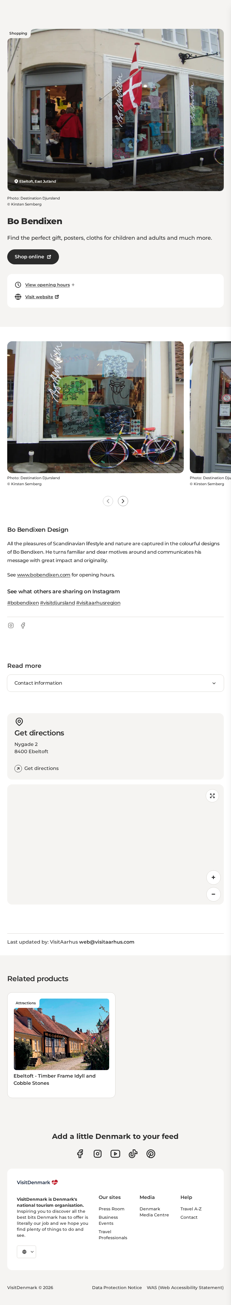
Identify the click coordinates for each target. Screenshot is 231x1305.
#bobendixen (23, 603)
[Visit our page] (97, 1153)
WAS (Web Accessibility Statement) (185, 1287)
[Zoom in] (213, 877)
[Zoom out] (213, 894)
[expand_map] (212, 795)
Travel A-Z (191, 1209)
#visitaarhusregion (98, 603)
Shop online (29, 257)
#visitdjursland (57, 603)
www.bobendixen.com (43, 575)
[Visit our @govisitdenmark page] (133, 1153)
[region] (115, 844)
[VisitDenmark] (37, 1182)
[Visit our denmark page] (80, 1153)
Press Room (112, 1209)
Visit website (39, 297)
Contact (189, 1217)
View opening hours (47, 284)
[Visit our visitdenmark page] (115, 1153)
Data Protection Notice (117, 1287)
